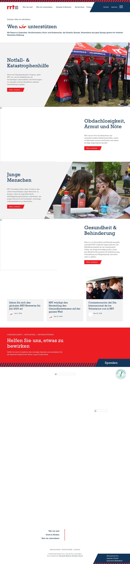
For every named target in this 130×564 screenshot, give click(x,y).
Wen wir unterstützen (44, 7)
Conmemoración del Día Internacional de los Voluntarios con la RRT (102, 305)
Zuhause (10, 19)
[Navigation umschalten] (121, 7)
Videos (89, 7)
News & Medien (52, 535)
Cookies (77, 549)
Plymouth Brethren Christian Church (71, 556)
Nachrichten (79, 7)
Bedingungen (55, 549)
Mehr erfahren (14, 90)
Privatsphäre (67, 549)
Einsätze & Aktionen (63, 7)
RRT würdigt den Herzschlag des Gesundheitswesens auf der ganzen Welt (64, 307)
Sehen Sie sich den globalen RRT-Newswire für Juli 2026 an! (24, 305)
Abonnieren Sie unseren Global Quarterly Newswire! (115, 558)
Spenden (114, 7)
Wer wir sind (27, 7)
